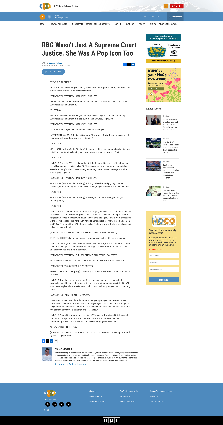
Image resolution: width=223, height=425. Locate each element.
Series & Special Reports (98, 24)
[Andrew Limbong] (47, 354)
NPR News (166, 116)
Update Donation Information (161, 391)
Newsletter (78, 24)
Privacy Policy (125, 396)
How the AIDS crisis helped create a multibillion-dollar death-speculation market (171, 147)
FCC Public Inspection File (129, 391)
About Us (92, 391)
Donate (177, 6)
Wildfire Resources (168, 24)
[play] (42, 17)
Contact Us (154, 396)
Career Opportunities (97, 402)
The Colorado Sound (157, 402)
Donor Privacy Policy (127, 402)
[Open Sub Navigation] (46, 24)
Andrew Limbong (55, 63)
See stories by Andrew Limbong (70, 364)
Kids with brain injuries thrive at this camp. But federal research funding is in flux (171, 195)
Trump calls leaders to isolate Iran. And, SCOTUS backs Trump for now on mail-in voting (171, 124)
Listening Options (95, 396)
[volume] (49, 16)
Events (153, 24)
